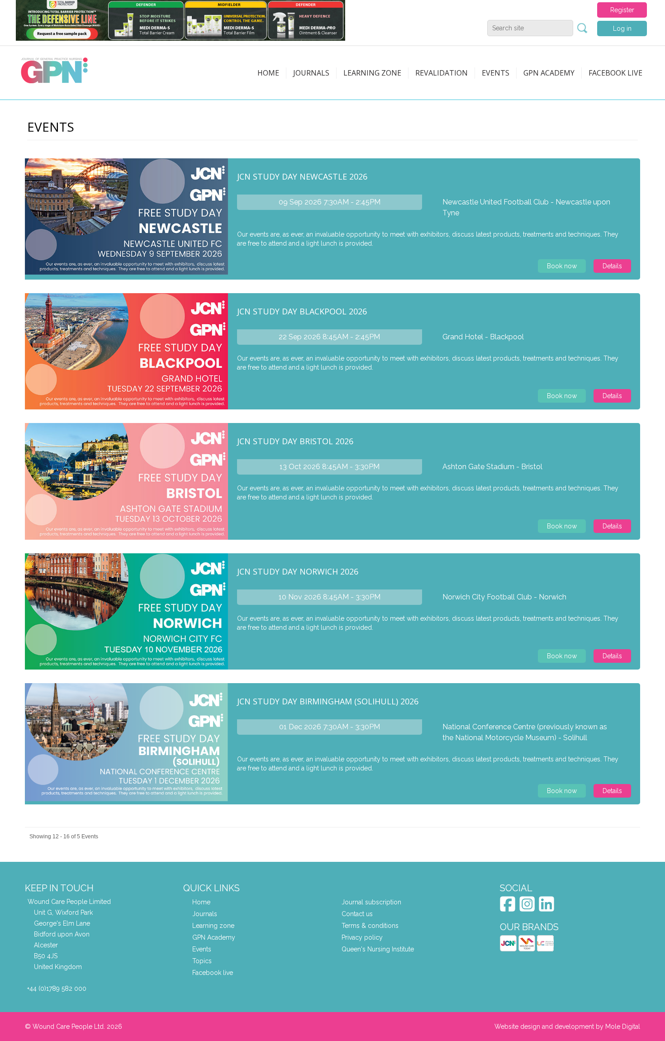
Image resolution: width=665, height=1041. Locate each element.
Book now (562, 266)
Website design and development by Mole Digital (567, 1026)
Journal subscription (371, 902)
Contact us (357, 913)
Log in (622, 28)
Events (495, 73)
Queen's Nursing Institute (378, 949)
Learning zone (372, 73)
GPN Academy (549, 73)
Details (612, 266)
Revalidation (441, 73)
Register (622, 10)
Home (268, 73)
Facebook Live (615, 73)
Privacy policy (362, 937)
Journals (311, 73)
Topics (202, 961)
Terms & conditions (370, 925)
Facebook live (212, 972)
